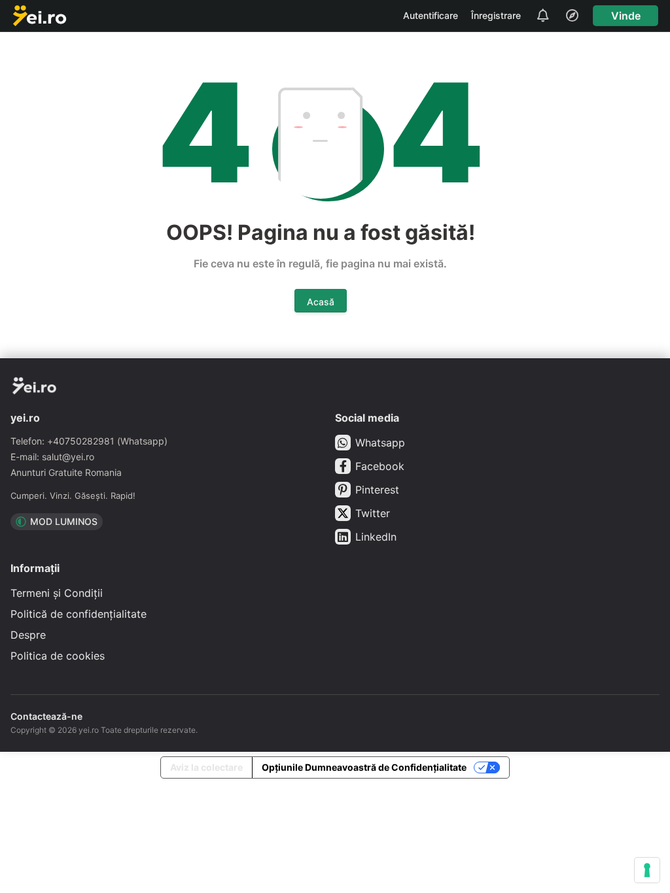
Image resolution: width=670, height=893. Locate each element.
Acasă (320, 301)
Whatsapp (380, 442)
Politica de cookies (57, 655)
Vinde (626, 15)
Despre (28, 634)
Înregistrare (496, 15)
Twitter (372, 513)
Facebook (379, 466)
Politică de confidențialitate (78, 613)
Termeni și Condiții (56, 592)
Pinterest (377, 489)
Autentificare (430, 15)
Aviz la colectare (206, 767)
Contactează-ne (46, 716)
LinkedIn (376, 536)
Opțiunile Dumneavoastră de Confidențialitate (364, 767)
